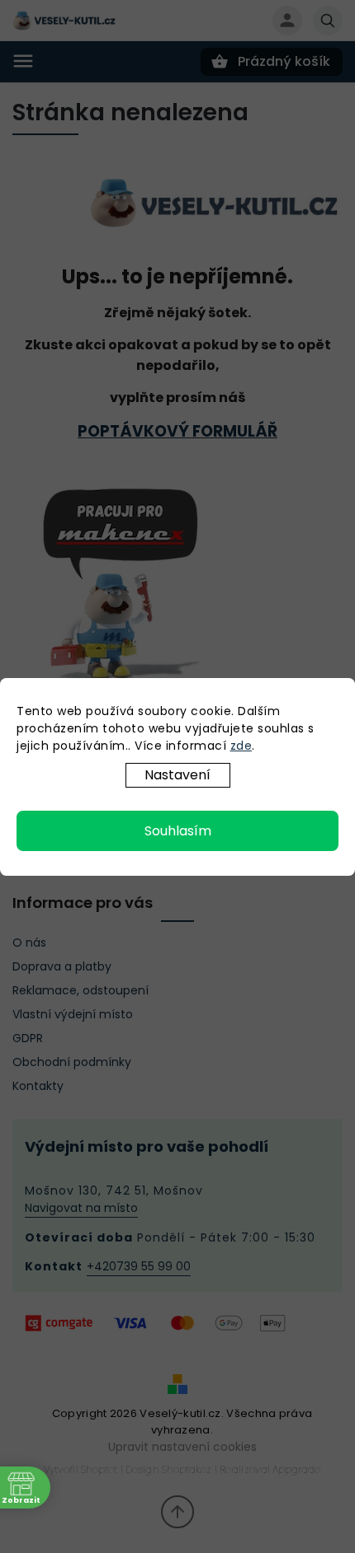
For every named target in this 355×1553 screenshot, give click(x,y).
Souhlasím (177, 830)
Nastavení (177, 774)
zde (241, 745)
